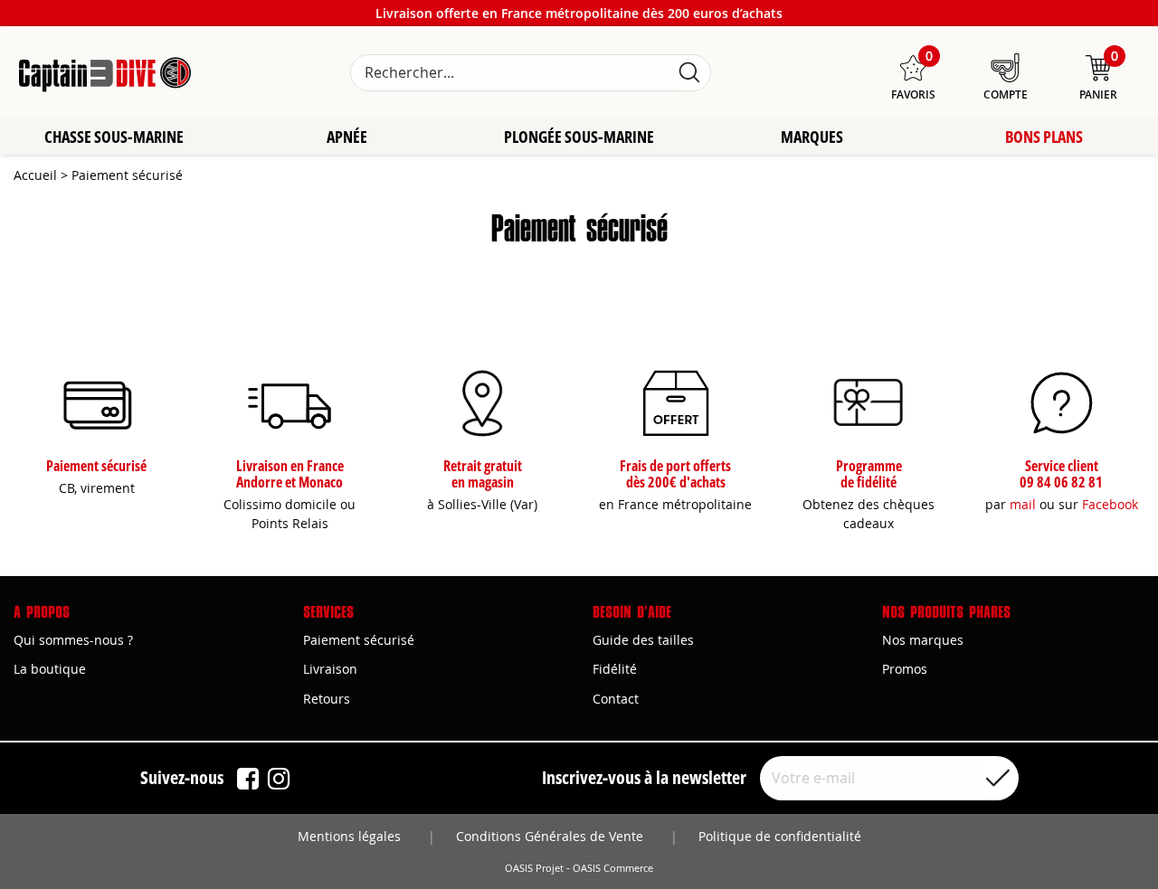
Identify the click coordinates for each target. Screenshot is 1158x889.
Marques (812, 136)
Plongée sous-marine (579, 136)
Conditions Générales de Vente (549, 836)
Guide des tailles (643, 639)
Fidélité (615, 668)
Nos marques (922, 639)
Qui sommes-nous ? (73, 639)
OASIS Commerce (613, 868)
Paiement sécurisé (358, 639)
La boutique (50, 668)
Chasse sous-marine (114, 136)
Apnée (347, 136)
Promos (904, 668)
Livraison (330, 668)
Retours (326, 698)
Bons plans (1044, 136)
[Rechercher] (689, 72)
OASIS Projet (534, 868)
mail (1023, 504)
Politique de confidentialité (779, 836)
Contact (616, 698)
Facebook (1110, 504)
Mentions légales (349, 836)
